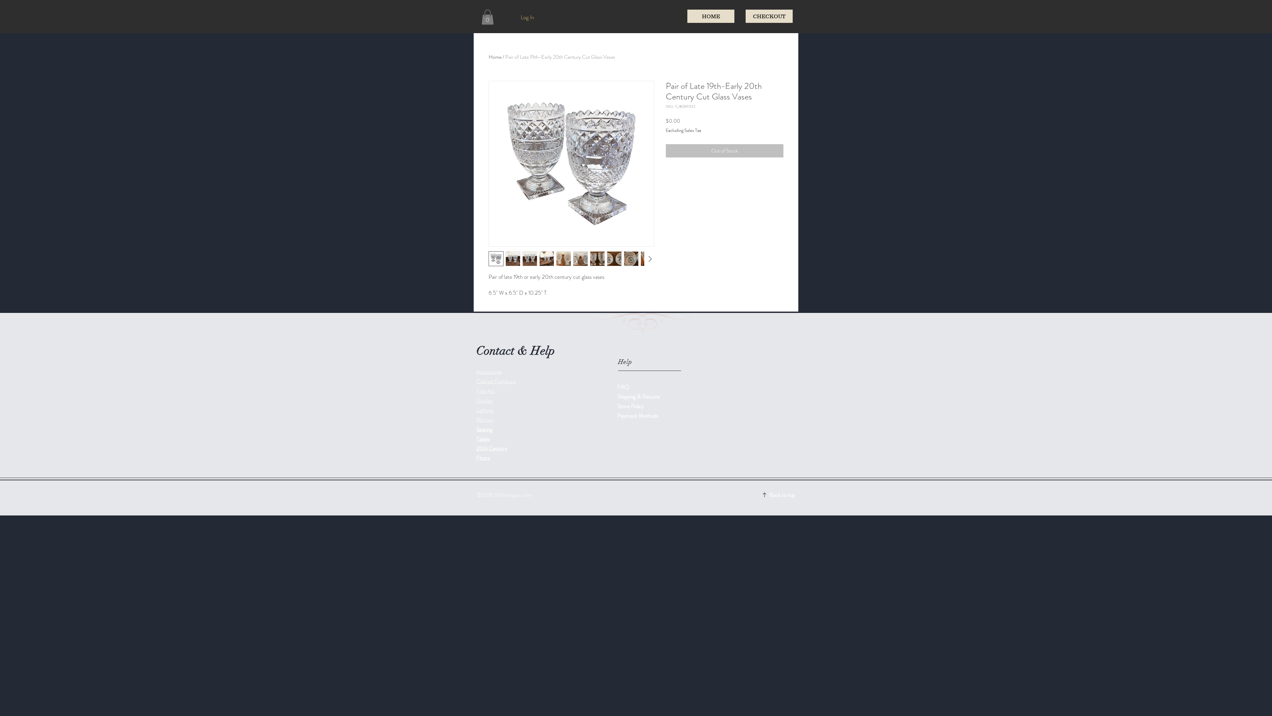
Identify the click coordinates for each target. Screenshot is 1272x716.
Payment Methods (638, 416)
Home (495, 57)
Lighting (485, 410)
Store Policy (630, 406)
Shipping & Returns (639, 396)
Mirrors (484, 420)
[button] (487, 17)
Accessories (489, 372)
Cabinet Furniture (496, 381)
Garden (484, 400)
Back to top (782, 495)
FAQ (623, 387)
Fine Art (485, 391)
